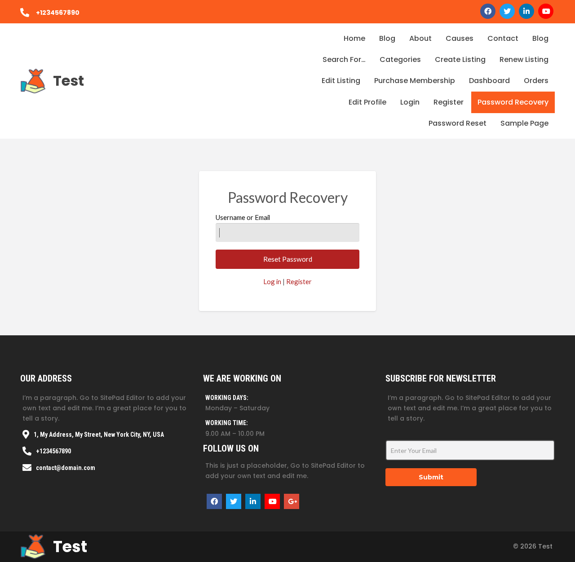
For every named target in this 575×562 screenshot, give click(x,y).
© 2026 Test (533, 546)
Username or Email (243, 217)
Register (299, 281)
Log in (272, 281)
